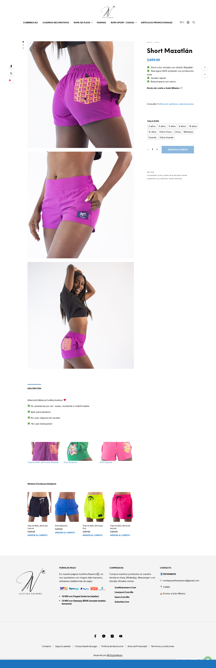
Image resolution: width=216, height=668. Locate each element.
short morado (175, 179)
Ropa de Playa (82, 23)
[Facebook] (11, 66)
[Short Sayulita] (116, 451)
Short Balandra (61, 525)
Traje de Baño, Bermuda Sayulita (120, 526)
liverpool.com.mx (124, 592)
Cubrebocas (30, 23)
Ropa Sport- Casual (122, 23)
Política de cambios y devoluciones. (175, 103)
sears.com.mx (122, 597)
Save (11, 81)
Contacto (46, 646)
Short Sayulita (106, 462)
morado (164, 179)
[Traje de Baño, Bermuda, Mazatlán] (44, 451)
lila (158, 179)
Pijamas (101, 23)
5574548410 (169, 574)
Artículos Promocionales (156, 23)
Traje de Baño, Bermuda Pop (93, 526)
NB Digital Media (114, 655)
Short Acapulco (70, 462)
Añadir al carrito (178, 150)
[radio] (152, 126)
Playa (157, 42)
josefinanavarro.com (125, 587)
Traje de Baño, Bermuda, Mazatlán (43, 462)
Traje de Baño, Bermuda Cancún (37, 526)
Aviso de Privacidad (137, 646)
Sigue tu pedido (63, 646)
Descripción (34, 389)
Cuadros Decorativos (55, 23)
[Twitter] (11, 73)
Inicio (149, 42)
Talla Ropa (153, 121)
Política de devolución (112, 646)
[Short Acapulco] (80, 451)
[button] (182, 22)
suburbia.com (122, 601)
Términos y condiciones (162, 646)
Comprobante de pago (86, 646)
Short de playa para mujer (175, 175)
